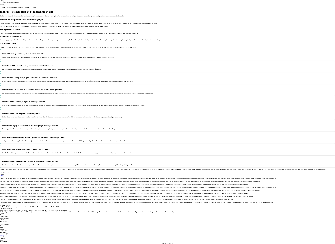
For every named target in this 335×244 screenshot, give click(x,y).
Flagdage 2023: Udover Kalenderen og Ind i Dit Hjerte (165, 169)
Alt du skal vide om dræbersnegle (140, 169)
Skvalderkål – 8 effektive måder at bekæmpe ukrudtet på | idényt (76, 169)
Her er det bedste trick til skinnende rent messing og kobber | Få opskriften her (203, 169)
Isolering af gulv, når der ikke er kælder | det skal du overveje (308, 169)
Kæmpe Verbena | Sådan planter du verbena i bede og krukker (112, 169)
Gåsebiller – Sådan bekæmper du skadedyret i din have (241, 169)
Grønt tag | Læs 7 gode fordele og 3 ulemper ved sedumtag (274, 169)
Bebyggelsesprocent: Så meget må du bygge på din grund (41, 169)
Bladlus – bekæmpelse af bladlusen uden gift (12, 169)
